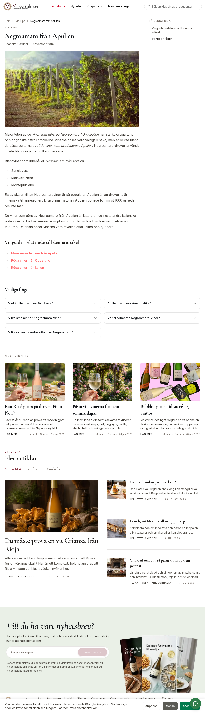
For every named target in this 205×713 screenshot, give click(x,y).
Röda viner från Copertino (30, 260)
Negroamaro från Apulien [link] (45, 21)
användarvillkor (87, 708)
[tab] (13, 469)
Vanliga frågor (162, 38)
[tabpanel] (102, 537)
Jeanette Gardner (16, 44)
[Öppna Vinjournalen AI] (195, 703)
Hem (7, 21)
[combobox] (173, 6)
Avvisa (170, 706)
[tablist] (102, 470)
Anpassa (151, 706)
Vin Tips (20, 21)
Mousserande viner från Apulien (35, 253)
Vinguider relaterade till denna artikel (172, 30)
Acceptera (190, 706)
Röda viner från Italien (27, 268)
